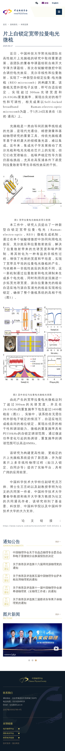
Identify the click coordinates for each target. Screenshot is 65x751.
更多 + (57, 542)
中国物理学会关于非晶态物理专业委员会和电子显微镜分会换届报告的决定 (37, 554)
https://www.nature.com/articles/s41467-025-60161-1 (32, 526)
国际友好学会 (8, 733)
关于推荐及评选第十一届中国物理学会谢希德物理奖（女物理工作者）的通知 (37, 589)
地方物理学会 (8, 729)
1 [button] (29, 660)
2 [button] (32, 660)
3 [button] (36, 660)
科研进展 (24, 24)
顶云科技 (15, 743)
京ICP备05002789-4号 (12, 710)
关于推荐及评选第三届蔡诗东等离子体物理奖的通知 (37, 601)
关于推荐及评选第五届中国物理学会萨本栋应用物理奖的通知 (37, 577)
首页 (5, 24)
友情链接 (8, 723)
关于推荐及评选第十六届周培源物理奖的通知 (37, 566)
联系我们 (8, 693)
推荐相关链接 (8, 738)
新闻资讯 (13, 24)
